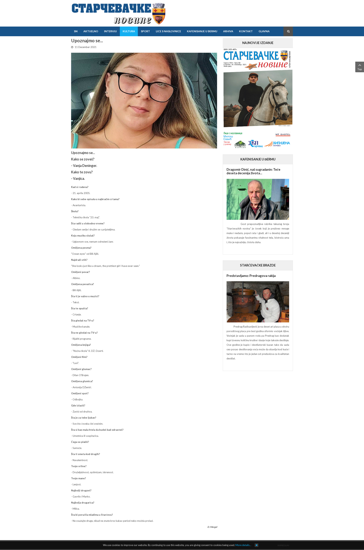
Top (359, 69)
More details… (243, 545)
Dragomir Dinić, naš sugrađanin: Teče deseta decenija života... (253, 171)
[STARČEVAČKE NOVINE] (118, 13)
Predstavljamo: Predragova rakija (251, 276)
